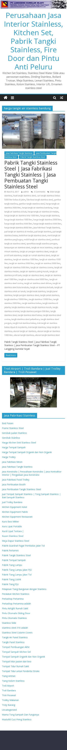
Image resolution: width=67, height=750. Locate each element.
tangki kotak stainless (36, 291)
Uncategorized (9, 709)
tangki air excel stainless (42, 247)
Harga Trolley (9, 457)
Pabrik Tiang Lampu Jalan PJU (17, 569)
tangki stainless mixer (21, 307)
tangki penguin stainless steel (26, 295)
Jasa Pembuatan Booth (14, 484)
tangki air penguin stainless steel (34, 251)
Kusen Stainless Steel (12, 536)
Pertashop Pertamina (13, 598)
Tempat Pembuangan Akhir (16, 647)
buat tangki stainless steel (24, 195)
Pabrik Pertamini (10, 550)
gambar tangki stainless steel (32, 203)
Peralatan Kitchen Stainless (15, 593)
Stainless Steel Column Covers (17, 632)
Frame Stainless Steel (13, 428)
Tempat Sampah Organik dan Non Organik (23, 656)
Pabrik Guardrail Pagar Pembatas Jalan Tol (23, 545)
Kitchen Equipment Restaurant (17, 516)
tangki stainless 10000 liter (16, 299)
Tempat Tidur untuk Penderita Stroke (20, 671)
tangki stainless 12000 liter (40, 299)
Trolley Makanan (10, 700)
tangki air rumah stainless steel (36, 255)
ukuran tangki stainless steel (47, 335)
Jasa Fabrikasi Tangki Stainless (19, 153)
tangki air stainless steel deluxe (37, 283)
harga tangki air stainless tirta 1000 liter (21, 215)
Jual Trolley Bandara (12, 502)
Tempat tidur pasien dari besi (16, 661)
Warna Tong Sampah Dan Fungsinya (20, 714)
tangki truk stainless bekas (24, 323)
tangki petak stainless (49, 295)
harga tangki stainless (49, 215)
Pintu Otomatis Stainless (14, 618)
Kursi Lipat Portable (12, 526)
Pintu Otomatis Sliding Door (16, 613)
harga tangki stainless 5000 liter (47, 223)
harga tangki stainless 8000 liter (18, 227)
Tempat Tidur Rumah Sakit (15, 666)
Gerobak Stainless (11, 437)
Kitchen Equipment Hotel (14, 507)
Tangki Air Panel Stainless (15, 637)
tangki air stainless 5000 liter (16, 267)
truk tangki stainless (36, 327)
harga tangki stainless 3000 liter (18, 223)
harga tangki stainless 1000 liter (18, 219)
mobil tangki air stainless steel (37, 239)
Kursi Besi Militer (10, 521)
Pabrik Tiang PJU (10, 584)
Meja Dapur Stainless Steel (15, 540)
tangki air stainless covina (42, 267)
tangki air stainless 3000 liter (47, 263)
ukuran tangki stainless (24, 335)
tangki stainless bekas (31, 303)
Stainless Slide (9, 622)
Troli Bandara (9, 690)
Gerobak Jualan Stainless (14, 432)
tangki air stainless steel (33, 275)
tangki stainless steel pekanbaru (25, 319)
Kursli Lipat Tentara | (13, 531)
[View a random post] (61, 97)
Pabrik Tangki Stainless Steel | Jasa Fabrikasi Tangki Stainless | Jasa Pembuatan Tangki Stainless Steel (30, 174)
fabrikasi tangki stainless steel (40, 199)
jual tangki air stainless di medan (18, 231)
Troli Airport (8, 685)
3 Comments (39, 191)
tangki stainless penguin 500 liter (35, 311)
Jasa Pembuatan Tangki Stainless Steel (21, 489)
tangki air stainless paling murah (34, 271)
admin (26, 191)
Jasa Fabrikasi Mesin (12, 461)
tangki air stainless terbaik (41, 287)
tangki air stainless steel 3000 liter (33, 279)
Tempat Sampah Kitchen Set (16, 651)
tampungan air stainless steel (17, 247)
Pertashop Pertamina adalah (16, 603)
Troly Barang (8, 704)
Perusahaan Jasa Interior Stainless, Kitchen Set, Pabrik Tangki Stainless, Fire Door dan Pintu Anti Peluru (33, 40)
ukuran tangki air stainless (24, 331)
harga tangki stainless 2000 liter (47, 219)
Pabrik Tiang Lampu (12, 564)
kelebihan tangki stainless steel (32, 235)
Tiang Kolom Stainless (13, 680)
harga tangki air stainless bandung (37, 207)
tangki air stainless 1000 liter (25, 259)
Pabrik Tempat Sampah (14, 560)
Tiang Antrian (8, 675)
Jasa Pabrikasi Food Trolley (15, 479)
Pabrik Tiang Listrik (11, 579)
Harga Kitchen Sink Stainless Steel (19, 442)
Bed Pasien (7, 423)
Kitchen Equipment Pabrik (15, 511)
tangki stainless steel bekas (30, 315)
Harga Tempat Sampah (14, 447)
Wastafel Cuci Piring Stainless (16, 719)
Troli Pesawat (9, 695)
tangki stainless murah (41, 307)
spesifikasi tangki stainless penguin (41, 243)
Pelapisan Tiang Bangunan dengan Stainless (24, 589)
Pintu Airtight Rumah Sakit (15, 608)
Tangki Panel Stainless (13, 642)
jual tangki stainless (42, 231)
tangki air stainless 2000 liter (21, 263)
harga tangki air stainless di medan (43, 211)
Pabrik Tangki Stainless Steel (32, 157)
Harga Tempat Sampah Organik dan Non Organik (27, 452)
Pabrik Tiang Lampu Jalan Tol (16, 574)
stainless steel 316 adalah (15, 627)
